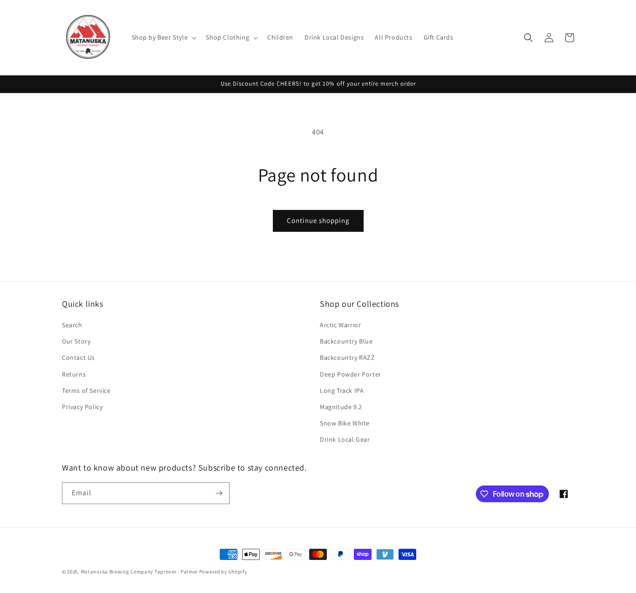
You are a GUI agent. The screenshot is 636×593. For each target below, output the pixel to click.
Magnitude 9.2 (341, 407)
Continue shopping (318, 220)
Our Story (76, 341)
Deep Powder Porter (350, 374)
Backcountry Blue (346, 341)
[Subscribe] (219, 493)
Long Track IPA (342, 390)
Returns (74, 374)
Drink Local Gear (345, 439)
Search (72, 325)
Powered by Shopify (223, 571)
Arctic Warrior (340, 325)
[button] (163, 37)
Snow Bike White (345, 423)
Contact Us (78, 357)
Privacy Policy (82, 407)
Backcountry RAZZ (347, 357)
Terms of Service (86, 390)
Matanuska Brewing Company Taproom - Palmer (139, 571)
